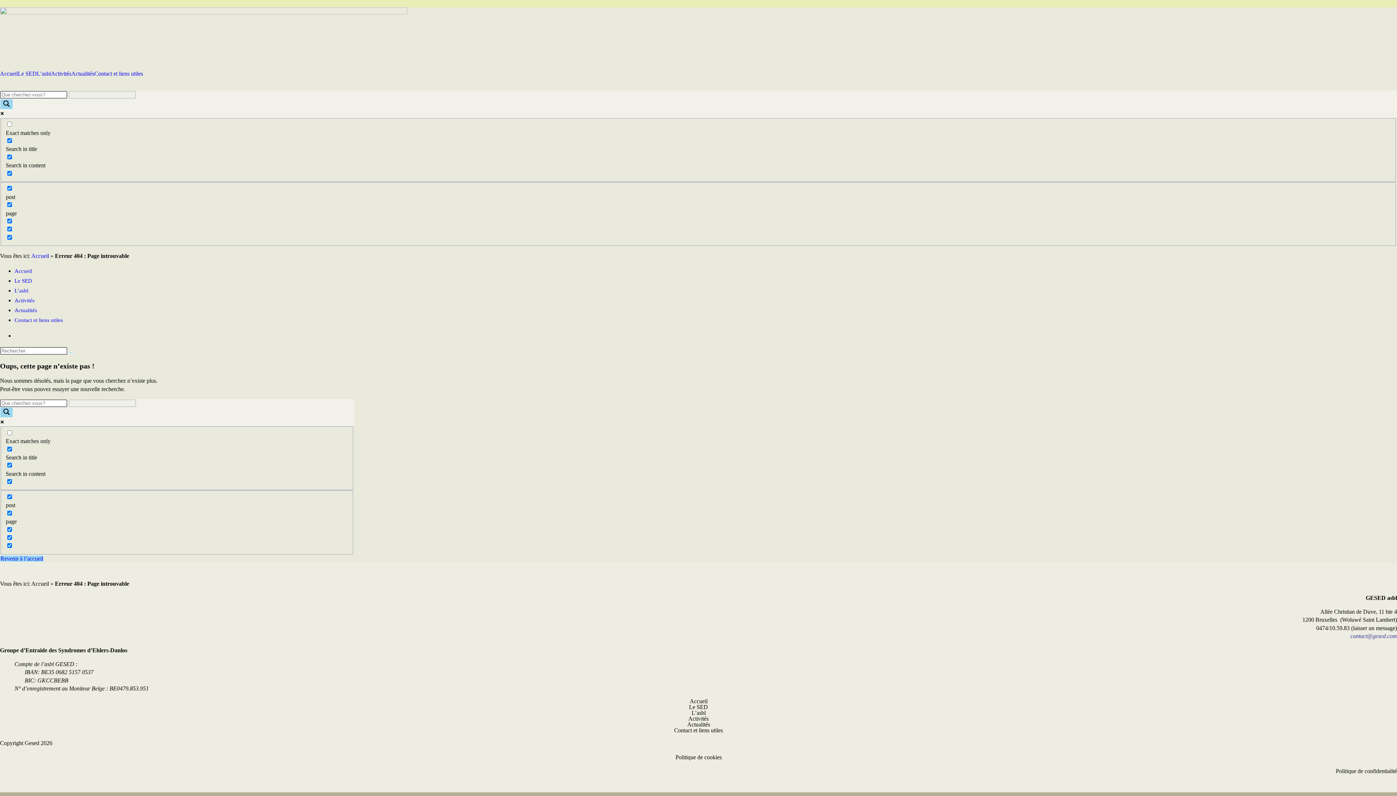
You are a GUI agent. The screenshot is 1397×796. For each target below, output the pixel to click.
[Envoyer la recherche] (71, 352)
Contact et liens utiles (118, 74)
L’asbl (44, 74)
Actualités (82, 74)
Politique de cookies (699, 757)
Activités (61, 74)
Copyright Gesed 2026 (26, 743)
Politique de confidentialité (1366, 771)
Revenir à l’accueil (21, 559)
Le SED (27, 74)
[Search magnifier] (6, 104)
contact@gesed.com (1373, 636)
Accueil (9, 74)
